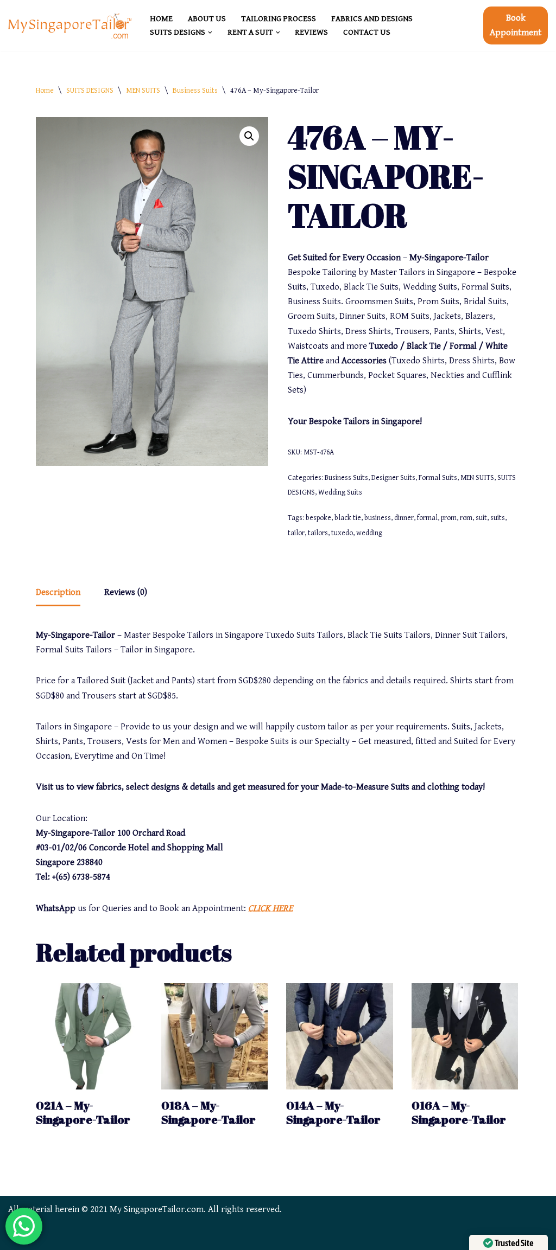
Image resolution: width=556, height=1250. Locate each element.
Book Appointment (515, 25)
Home (45, 90)
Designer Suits (393, 477)
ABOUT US (207, 18)
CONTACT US (366, 32)
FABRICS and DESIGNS (372, 18)
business (377, 518)
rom (466, 518)
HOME (161, 18)
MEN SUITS (143, 90)
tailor (296, 533)
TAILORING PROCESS (278, 18)
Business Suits (195, 90)
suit (481, 518)
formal (427, 518)
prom (449, 518)
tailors (318, 533)
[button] (210, 32)
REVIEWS (311, 32)
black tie (347, 518)
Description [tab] (58, 592)
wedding (369, 533)
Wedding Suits (340, 492)
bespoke (318, 518)
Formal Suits (438, 477)
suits (497, 518)
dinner (404, 518)
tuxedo (342, 533)
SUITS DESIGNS (89, 90)
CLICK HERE (270, 908)
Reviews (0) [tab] (125, 592)
